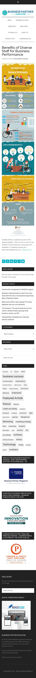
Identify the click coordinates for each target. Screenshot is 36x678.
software (18, 434)
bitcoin (16, 371)
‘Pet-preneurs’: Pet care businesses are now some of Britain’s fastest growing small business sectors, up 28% (17, 310)
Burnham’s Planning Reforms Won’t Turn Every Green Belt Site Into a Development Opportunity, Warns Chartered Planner (18, 295)
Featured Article (13, 398)
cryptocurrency (20, 381)
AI (11, 371)
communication (8, 381)
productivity (12, 426)
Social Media (7, 435)
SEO (27, 430)
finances (16, 404)
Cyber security (17, 385)
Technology (9, 444)
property (22, 426)
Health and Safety (10, 409)
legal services (6, 417)
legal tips (15, 417)
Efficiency (6, 393)
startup (19, 439)
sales (13, 430)
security (20, 430)
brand (23, 371)
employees (16, 393)
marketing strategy (23, 422)
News (4, 426)
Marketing (8, 421)
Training (28, 445)
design (5, 388)
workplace (13, 449)
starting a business (8, 439)
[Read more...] (27, 250)
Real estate (6, 430)
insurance (6, 413)
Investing (14, 413)
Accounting (5, 371)
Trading (20, 445)
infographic (22, 409)
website (4, 450)
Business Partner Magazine (18, 12)
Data (25, 385)
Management (25, 417)
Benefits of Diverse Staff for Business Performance (17, 50)
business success (13, 376)
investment (22, 413)
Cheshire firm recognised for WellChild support (17, 289)
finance (7, 403)
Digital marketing (13, 388)
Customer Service (7, 385)
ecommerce (24, 388)
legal (30, 413)
